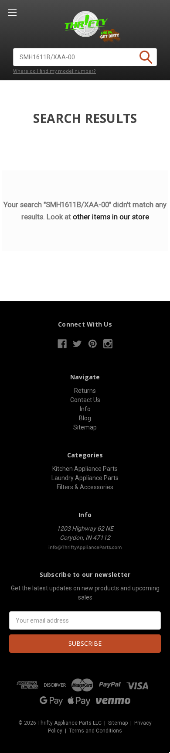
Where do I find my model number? (54, 71)
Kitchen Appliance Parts (85, 468)
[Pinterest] (92, 343)
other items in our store (111, 216)
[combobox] (85, 57)
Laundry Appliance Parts (85, 477)
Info (85, 408)
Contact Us (85, 399)
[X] (77, 343)
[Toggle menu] (12, 12)
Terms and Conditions (95, 731)
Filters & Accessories (85, 487)
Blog (85, 418)
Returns (85, 390)
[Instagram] (107, 343)
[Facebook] (62, 343)
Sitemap (85, 427)
